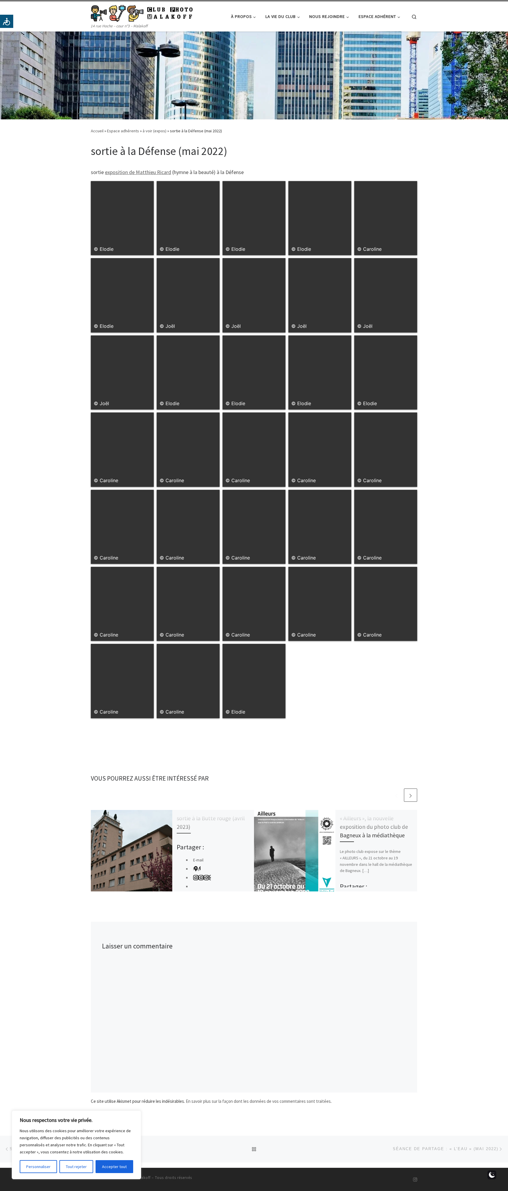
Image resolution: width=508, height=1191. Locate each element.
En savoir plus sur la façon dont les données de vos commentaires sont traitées (258, 1101)
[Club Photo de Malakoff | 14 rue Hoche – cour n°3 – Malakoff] (142, 12)
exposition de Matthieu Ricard (138, 172)
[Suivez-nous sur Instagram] (415, 1179)
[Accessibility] (6, 21)
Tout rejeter (76, 1166)
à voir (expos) (154, 130)
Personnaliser (38, 1166)
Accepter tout (114, 1166)
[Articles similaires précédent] (396, 795)
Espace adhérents (123, 130)
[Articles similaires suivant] (410, 795)
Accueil (97, 130)
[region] (76, 1144)
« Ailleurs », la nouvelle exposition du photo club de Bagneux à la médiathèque (374, 827)
